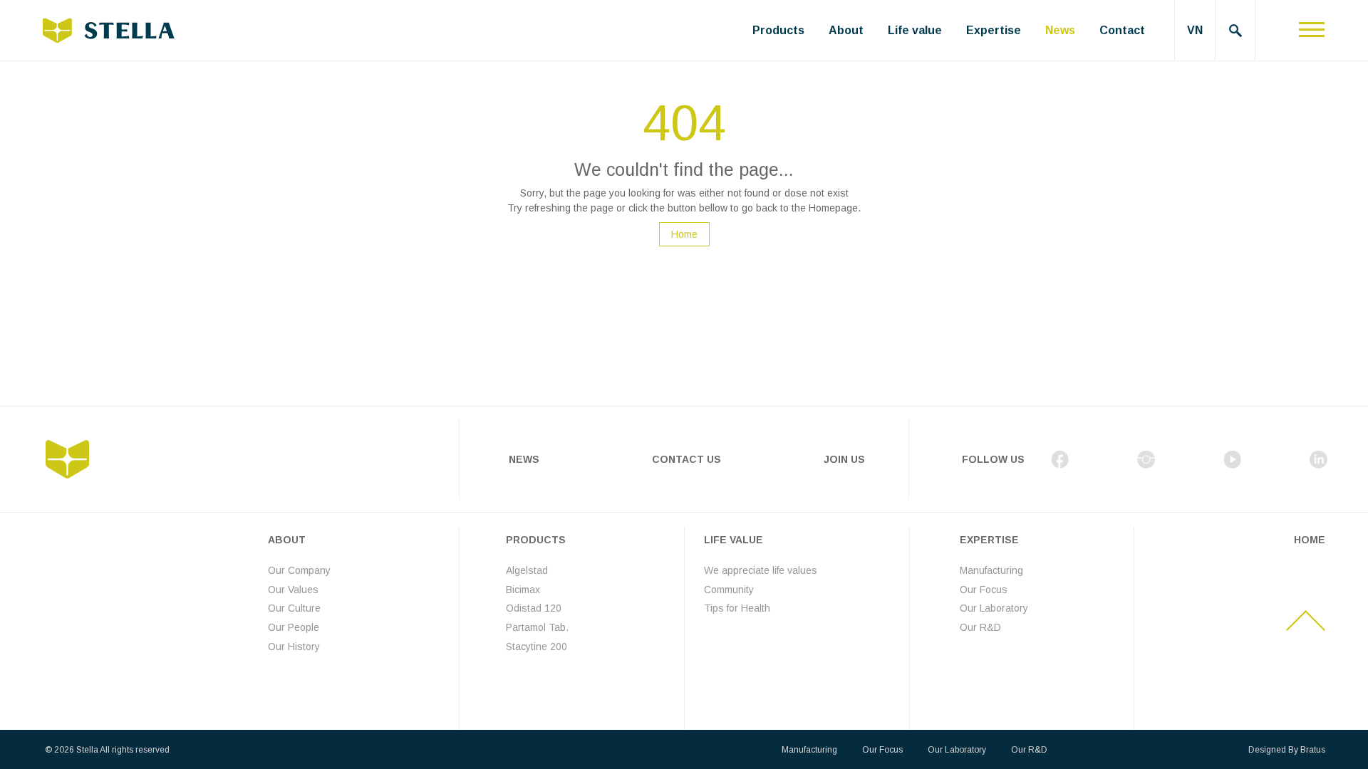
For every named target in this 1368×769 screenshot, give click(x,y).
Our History (294, 646)
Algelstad (527, 570)
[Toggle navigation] (1311, 30)
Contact (1122, 30)
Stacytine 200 (536, 646)
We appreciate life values (760, 570)
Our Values (293, 589)
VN (1195, 30)
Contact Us (686, 459)
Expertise (993, 30)
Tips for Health (737, 608)
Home (684, 234)
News (1060, 30)
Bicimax (523, 589)
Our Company (299, 570)
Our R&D (980, 627)
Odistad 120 (533, 608)
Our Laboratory (994, 608)
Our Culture (294, 608)
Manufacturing (991, 570)
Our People (293, 627)
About (846, 30)
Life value (915, 30)
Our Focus (983, 589)
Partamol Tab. (537, 627)
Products (778, 30)
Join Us (844, 459)
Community (729, 589)
